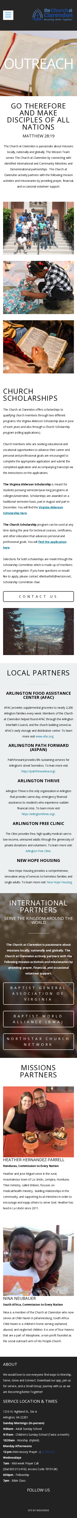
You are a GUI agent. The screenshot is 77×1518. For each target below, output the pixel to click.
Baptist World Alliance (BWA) (38, 1019)
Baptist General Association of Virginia (38, 993)
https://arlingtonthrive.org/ (38, 814)
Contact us (38, 596)
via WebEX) (47, 1452)
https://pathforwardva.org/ (38, 771)
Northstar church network (38, 1041)
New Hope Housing (59, 882)
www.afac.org (44, 736)
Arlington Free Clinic (38, 851)
